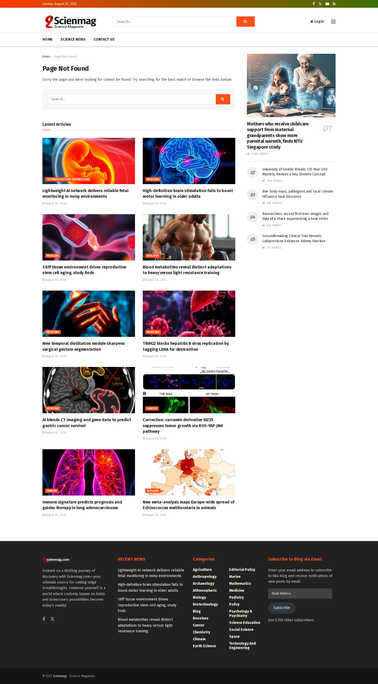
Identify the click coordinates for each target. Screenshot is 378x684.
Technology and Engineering (68, 179)
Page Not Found (66, 56)
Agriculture (202, 570)
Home (46, 56)
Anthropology (205, 576)
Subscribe (281, 608)
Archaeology (203, 583)
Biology (153, 255)
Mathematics (240, 583)
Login (318, 21)
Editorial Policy (242, 570)
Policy (234, 604)
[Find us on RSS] (334, 4)
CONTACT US (104, 39)
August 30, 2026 (55, 203)
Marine (235, 576)
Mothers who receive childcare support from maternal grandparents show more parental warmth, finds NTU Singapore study (278, 135)
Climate (199, 639)
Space (234, 636)
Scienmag (60, 676)
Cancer (152, 408)
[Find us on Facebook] (314, 4)
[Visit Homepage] (70, 21)
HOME (47, 39)
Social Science (241, 629)
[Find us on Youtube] (327, 4)
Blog (197, 611)
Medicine (153, 179)
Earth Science (204, 646)
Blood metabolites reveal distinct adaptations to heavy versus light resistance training (145, 625)
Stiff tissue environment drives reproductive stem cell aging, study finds (147, 605)
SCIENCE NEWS (73, 39)
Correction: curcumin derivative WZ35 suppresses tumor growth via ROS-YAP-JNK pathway (183, 425)
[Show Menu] (333, 21)
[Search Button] (245, 21)
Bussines (201, 618)
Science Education (244, 622)
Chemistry (201, 632)
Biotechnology (205, 604)
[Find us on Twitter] (320, 4)
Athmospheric (205, 590)
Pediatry (236, 597)
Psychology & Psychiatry (241, 613)
